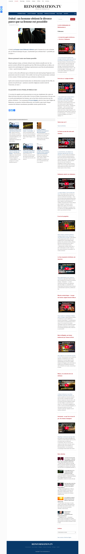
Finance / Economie (49, 13)
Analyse (33, 1)
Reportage (22, 1)
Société (66, 13)
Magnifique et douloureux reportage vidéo (66, 436)
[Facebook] (1, 7)
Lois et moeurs (31, 13)
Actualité (16, 1)
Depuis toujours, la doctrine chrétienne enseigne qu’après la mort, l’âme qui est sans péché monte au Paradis (66, 236)
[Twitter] (1, 9)
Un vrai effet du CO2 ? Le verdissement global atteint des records (69, 472)
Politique (59, 13)
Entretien (28, 1)
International (22, 13)
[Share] (1, 12)
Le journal (11, 1)
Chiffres (38, 1)
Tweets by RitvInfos (62, 125)
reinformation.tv (42, 6)
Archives (47, 1)
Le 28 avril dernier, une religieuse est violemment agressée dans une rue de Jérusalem (65, 153)
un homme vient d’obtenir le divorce (23, 49)
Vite (43, 1)
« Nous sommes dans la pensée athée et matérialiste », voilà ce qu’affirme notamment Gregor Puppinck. (66, 98)
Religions (40, 13)
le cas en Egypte (33, 100)
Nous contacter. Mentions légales (64, 537)
